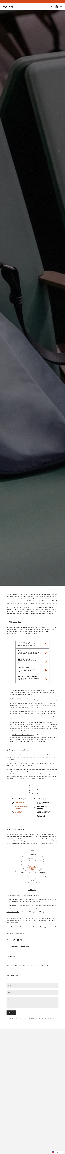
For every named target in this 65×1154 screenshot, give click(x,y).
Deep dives (20, 933)
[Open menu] (61, 7)
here (8, 929)
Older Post (14, 946)
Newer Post (25, 946)
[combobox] (57, 1152)
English (57, 1152)
